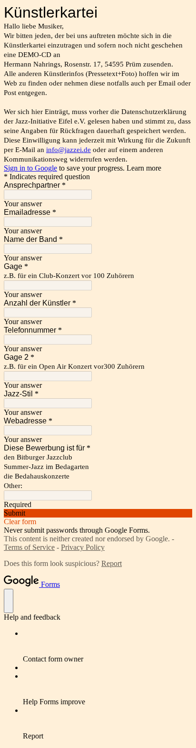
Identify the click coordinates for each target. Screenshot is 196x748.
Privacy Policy (83, 547)
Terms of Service (29, 547)
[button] (98, 513)
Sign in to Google (30, 168)
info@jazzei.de (68, 149)
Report (111, 563)
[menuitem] (107, 646)
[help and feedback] (8, 601)
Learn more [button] (144, 168)
